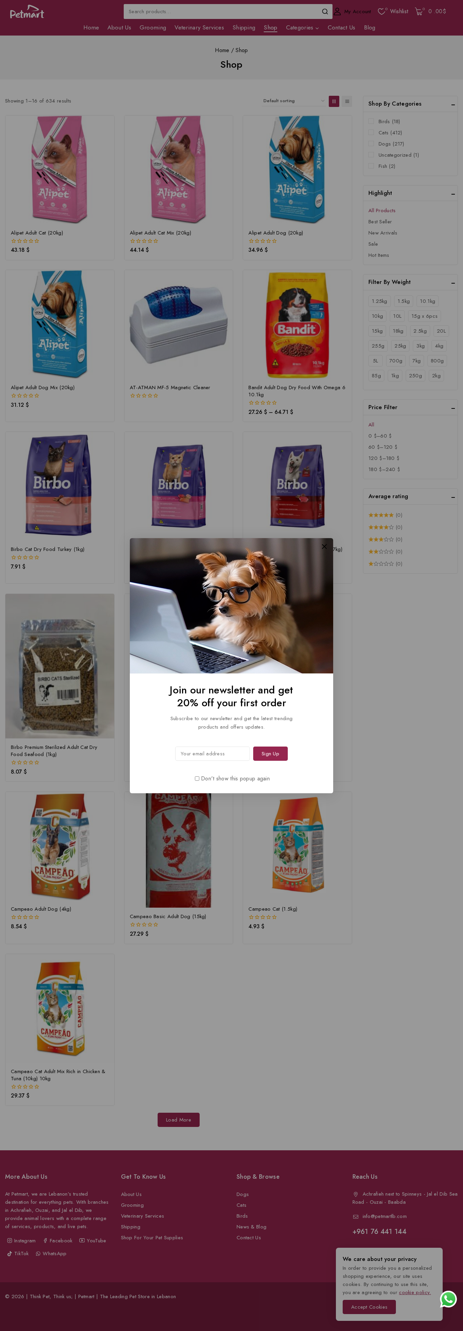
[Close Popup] (324, 546)
